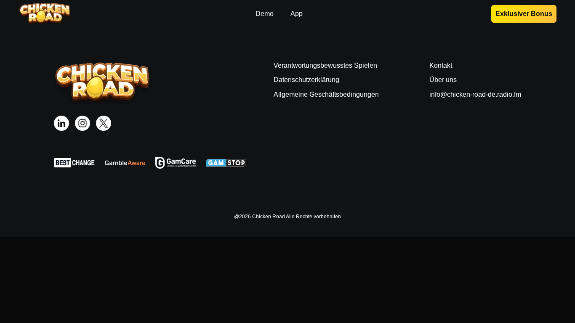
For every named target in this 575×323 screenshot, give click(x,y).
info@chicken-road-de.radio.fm (475, 94)
